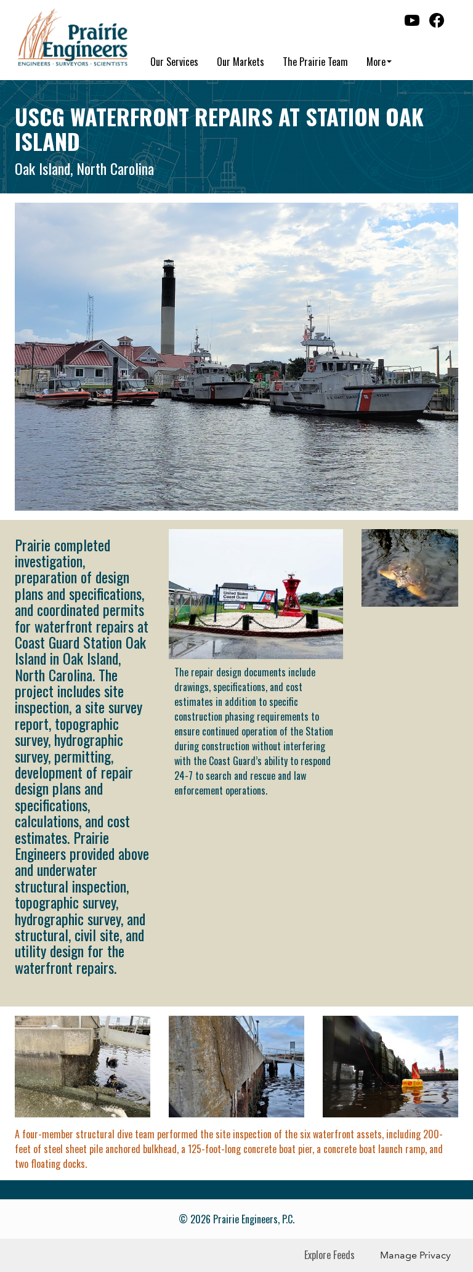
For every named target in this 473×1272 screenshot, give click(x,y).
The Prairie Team (315, 61)
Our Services (174, 61)
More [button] (376, 61)
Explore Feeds (329, 1254)
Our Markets (240, 61)
